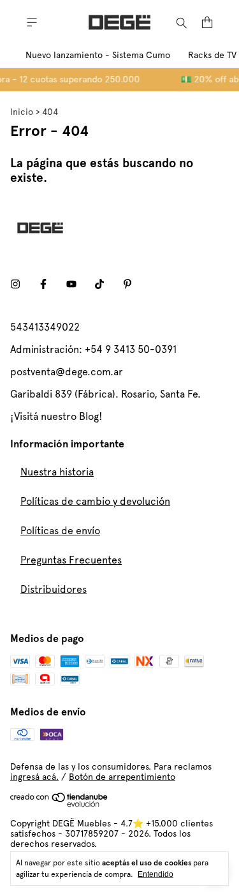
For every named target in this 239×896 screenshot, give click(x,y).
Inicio (21, 112)
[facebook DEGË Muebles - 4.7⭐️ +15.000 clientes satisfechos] (43, 284)
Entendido (155, 874)
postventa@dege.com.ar (66, 372)
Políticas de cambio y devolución (95, 501)
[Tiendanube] (59, 804)
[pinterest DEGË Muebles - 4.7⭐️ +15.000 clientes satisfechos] (127, 284)
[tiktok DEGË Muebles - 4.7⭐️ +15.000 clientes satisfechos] (99, 284)
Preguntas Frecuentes (71, 560)
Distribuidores (53, 589)
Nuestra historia (57, 472)
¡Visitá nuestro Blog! (56, 416)
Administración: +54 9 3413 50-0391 (93, 349)
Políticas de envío (60, 531)
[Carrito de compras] (207, 22)
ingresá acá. (34, 777)
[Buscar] (181, 22)
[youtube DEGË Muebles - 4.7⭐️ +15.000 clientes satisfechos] (71, 284)
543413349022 (45, 327)
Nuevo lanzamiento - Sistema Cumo (97, 55)
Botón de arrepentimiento (122, 777)
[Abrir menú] (31, 22)
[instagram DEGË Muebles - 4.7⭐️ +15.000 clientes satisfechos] (15, 284)
